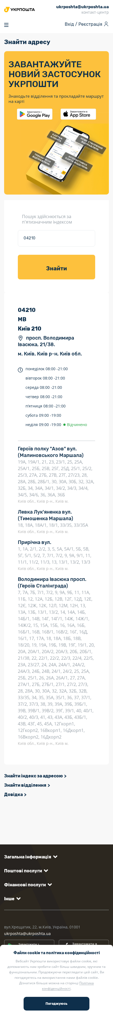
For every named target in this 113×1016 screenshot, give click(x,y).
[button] (29, 856)
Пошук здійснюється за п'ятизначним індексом (47, 219)
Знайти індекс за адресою (33, 775)
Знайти (56, 268)
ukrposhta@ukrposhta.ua (27, 933)
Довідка (13, 794)
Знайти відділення (25, 785)
